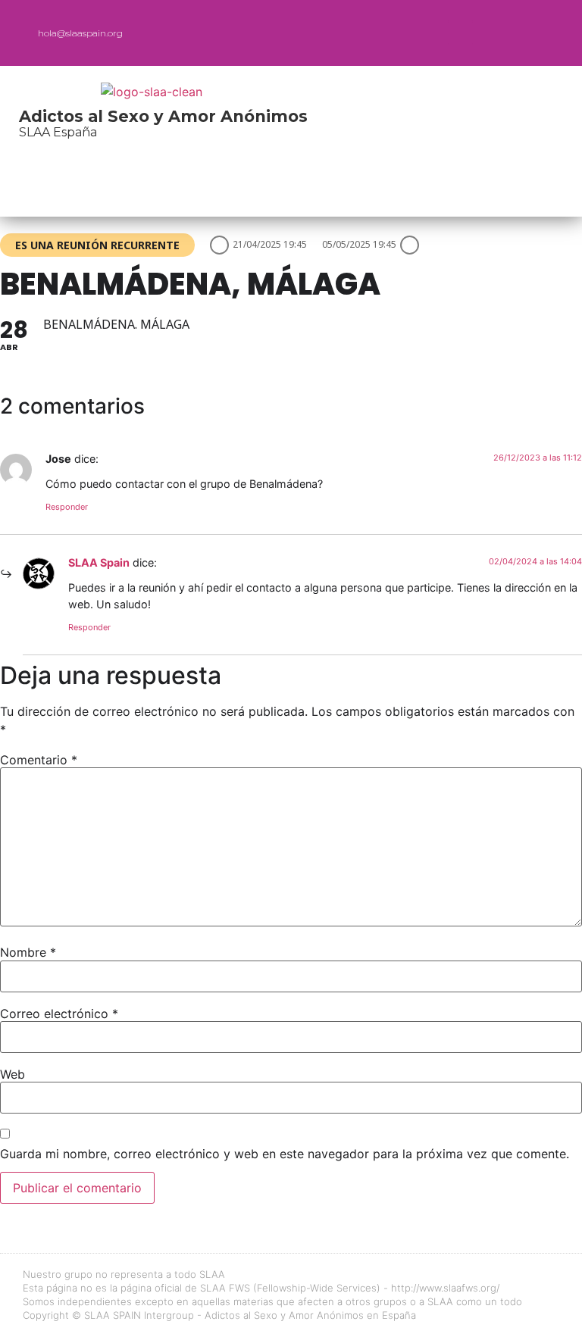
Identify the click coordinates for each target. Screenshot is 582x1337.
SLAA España (58, 132)
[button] (460, 32)
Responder (66, 506)
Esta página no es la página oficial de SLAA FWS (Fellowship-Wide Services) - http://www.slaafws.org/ (261, 1288)
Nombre (28, 952)
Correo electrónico (59, 1013)
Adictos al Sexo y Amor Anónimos (163, 116)
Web (12, 1074)
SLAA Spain (99, 562)
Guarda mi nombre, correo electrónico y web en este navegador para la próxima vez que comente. (284, 1154)
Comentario (38, 760)
